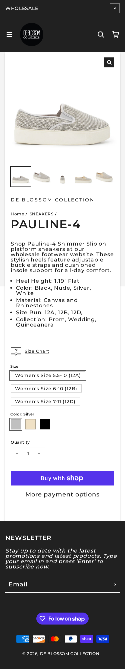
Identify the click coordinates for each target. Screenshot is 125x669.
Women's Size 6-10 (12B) (46, 389)
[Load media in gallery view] (21, 177)
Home (17, 213)
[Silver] (16, 424)
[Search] (101, 34)
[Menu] (9, 34)
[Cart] (116, 34)
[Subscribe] (115, 584)
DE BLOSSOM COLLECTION (70, 653)
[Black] (45, 424)
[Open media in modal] (109, 62)
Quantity (20, 442)
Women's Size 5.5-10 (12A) (48, 375)
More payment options (62, 494)
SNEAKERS (42, 213)
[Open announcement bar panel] (115, 8)
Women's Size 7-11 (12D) (45, 402)
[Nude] (30, 424)
